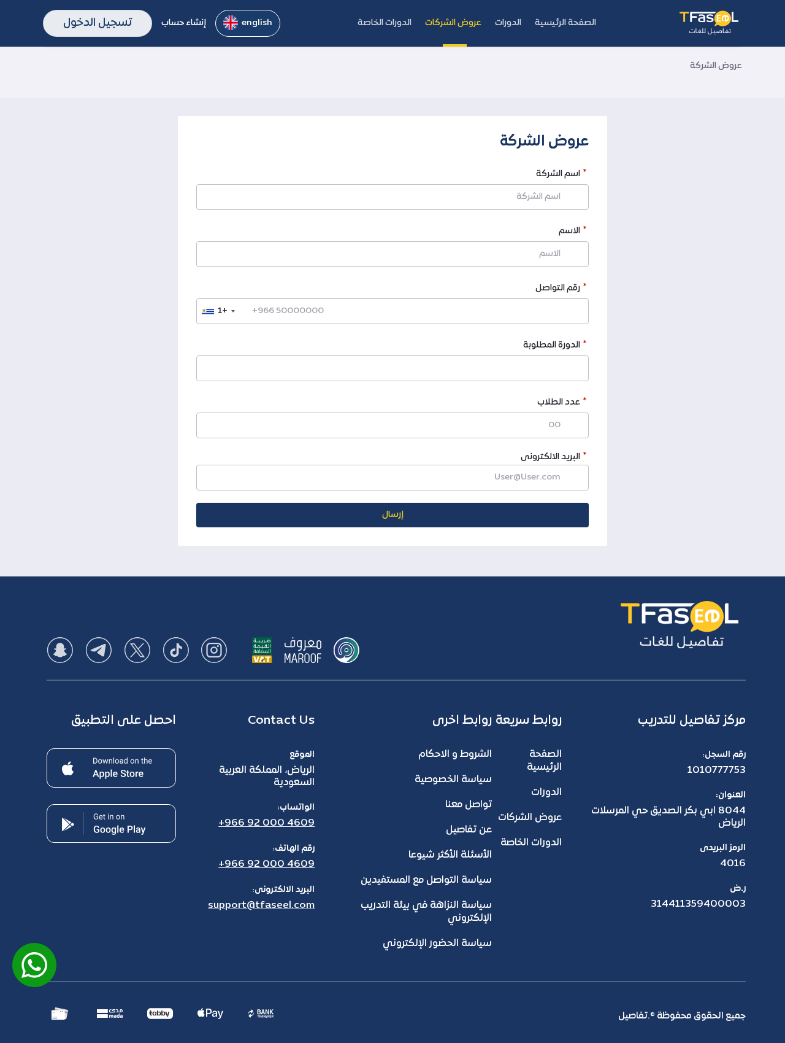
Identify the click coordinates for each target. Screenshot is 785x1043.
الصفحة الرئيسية (544, 761)
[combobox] (218, 311)
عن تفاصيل (469, 830)
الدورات (546, 792)
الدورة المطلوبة (551, 346)
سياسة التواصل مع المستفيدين (426, 880)
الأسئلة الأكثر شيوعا (450, 855)
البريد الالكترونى (550, 457)
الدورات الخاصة (531, 843)
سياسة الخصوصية (453, 780)
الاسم (569, 232)
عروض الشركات (530, 818)
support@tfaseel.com (261, 905)
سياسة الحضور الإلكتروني (437, 943)
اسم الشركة (558, 175)
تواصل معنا (468, 805)
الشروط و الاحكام (455, 754)
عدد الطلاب (558, 404)
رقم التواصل (557, 289)
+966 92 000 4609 (266, 823)
